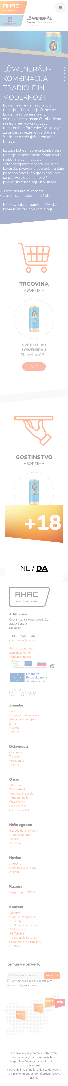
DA (42, 568)
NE (25, 568)
